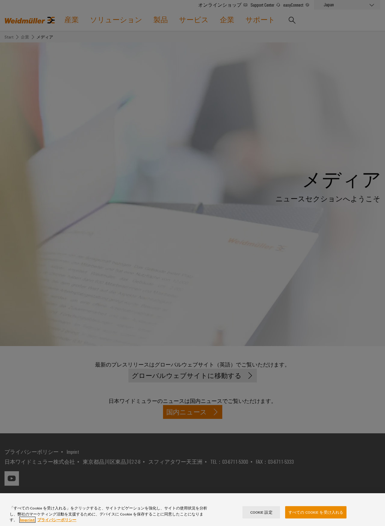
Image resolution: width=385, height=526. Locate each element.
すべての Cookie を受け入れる (315, 511)
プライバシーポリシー (56, 519)
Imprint (27, 519)
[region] (192, 509)
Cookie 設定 (261, 511)
